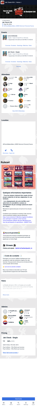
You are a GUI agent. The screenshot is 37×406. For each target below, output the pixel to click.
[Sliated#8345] (26, 85)
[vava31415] (8, 96)
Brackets (13, 45)
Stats (30, 45)
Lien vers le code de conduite (12, 266)
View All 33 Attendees (18, 111)
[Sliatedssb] (24, 85)
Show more (6, 295)
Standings (19, 45)
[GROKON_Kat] (8, 80)
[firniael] (8, 90)
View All (18, 66)
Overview (7, 45)
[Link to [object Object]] (5, 78)
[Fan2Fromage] (8, 312)
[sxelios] (24, 96)
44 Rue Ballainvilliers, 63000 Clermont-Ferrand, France (19, 26)
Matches (25, 45)
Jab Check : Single (14, 52)
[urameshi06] (24, 324)
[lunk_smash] (24, 91)
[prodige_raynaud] (8, 85)
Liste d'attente (12, 36)
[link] (26, 80)
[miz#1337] (27, 107)
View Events (18, 399)
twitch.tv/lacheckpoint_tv (23, 248)
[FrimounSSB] (24, 318)
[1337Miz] (26, 107)
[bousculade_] (24, 80)
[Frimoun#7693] (26, 318)
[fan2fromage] (10, 312)
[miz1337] (24, 107)
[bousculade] (26, 80)
